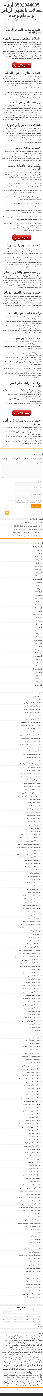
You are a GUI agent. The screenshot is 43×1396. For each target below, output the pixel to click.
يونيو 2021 (39, 675)
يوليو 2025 (39, 582)
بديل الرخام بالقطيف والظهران (31, 709)
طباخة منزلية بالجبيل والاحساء (31, 1046)
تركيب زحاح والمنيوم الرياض (31, 728)
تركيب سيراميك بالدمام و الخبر (31, 741)
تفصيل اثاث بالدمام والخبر (32, 780)
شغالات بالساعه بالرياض (33, 969)
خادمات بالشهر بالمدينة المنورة (31, 905)
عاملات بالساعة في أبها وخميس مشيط (28, 1078)
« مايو (40, 1326)
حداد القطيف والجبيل (34, 876)
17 (39, 1319)
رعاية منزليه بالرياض (34, 934)
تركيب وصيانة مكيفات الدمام (31, 754)
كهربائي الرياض (35, 1239)
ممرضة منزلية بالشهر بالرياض (31, 1274)
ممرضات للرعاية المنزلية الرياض (13, 1385)
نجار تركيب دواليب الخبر (33, 1287)
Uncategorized (35, 696)
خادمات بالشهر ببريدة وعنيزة (31, 908)
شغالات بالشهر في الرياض (28, 1365)
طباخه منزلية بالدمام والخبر (32, 1059)
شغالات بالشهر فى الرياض (32, 1017)
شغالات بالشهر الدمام (28, 76)
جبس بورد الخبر (35, 828)
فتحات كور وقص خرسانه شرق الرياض (29, 1200)
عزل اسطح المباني (34, 1155)
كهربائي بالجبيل (35, 1245)
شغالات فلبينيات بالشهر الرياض (29, 1375)
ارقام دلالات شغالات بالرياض (24, 1338)
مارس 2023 (38, 650)
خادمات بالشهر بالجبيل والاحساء (31, 895)
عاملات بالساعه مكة (34, 1088)
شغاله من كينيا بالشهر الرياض (11, 1379)
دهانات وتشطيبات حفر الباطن (31, 921)
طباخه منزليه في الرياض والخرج (31, 1066)
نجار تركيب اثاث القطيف (33, 1284)
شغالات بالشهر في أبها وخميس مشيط (29, 1021)
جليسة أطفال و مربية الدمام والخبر (30, 834)
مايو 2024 (39, 624)
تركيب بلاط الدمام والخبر (32, 715)
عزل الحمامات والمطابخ (33, 1159)
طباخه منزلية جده (35, 1062)
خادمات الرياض (35, 879)
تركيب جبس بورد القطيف (32, 719)
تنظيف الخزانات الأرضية (33, 812)
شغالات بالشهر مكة (34, 1024)
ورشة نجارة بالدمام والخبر (32, 1297)
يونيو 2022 (39, 659)
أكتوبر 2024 (38, 608)
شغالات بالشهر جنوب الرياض (13, 1361)
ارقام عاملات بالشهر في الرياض (23, 1345)
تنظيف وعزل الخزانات (33, 821)
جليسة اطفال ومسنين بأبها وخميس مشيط (28, 841)
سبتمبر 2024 (38, 611)
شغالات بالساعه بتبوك (33, 976)
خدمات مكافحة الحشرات (33, 918)
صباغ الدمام (36, 1033)
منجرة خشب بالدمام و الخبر (32, 1281)
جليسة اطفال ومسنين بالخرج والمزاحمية (28, 847)
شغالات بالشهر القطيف (33, 982)
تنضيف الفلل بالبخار (34, 805)
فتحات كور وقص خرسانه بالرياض (30, 1194)
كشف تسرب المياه (34, 1229)
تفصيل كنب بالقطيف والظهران (31, 786)
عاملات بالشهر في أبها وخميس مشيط (29, 1127)
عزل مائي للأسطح (34, 1165)
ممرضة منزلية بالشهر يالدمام (31, 1278)
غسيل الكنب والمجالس (33, 1178)
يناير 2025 (39, 601)
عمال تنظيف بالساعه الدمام (32, 1172)
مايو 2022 (39, 662)
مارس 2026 (38, 556)
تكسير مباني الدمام (34, 799)
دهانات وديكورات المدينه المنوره (30, 924)
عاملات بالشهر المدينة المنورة (31, 1094)
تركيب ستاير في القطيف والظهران (30, 735)
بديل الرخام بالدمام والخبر (32, 706)
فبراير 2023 (38, 653)
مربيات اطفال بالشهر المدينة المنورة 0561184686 (27, 532)
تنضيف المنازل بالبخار (34, 809)
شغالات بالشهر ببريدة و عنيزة (31, 1008)
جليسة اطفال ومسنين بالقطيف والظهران (28, 854)
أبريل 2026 (38, 553)
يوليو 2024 (39, 617)
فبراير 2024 (38, 633)
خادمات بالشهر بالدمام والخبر (31, 899)
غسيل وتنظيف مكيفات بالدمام (31, 1184)
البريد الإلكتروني (36, 487)
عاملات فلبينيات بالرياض (33, 1139)
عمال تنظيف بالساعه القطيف (31, 1175)
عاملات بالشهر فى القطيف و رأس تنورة (28, 1123)
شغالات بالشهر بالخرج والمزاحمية (30, 988)
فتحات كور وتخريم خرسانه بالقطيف (29, 1191)
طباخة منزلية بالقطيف (33, 1049)
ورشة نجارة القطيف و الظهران (31, 1294)
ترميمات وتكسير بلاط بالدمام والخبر (29, 776)
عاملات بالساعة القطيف (33, 1072)
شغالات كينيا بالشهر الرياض (28, 1377)
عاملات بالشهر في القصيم (32, 1130)
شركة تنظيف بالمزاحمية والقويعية (30, 953)
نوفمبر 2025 (38, 569)
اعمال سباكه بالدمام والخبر (32, 703)
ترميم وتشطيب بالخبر (33, 767)
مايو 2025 (39, 589)
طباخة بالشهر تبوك (34, 1043)
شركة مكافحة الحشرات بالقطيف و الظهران (27, 956)
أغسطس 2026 (37, 547)
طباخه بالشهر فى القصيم (32, 1053)
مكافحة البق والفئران (34, 1265)
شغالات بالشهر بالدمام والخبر (31, 992)
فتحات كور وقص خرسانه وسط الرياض (29, 1210)
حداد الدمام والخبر (34, 873)
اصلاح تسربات (36, 699)
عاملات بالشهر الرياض (33, 1091)
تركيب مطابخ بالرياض (33, 748)
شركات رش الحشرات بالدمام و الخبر (29, 950)
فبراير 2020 (38, 682)
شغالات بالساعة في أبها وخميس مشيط (28, 963)
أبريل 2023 (38, 646)
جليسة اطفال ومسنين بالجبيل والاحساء (29, 844)
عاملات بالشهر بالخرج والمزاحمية (30, 1098)
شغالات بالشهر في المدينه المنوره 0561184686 (28, 529)
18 (33, 1319)
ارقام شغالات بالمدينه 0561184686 (32, 523)
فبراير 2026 (38, 560)
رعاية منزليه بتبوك (34, 937)
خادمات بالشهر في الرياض (27, 1349)
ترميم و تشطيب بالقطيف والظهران (29, 764)
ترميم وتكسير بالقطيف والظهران (30, 773)
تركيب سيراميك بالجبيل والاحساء (30, 738)
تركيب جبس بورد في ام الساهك (30, 722)
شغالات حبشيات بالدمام (19, 1372)
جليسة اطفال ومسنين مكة (32, 866)
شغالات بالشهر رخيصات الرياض (33, 1363)
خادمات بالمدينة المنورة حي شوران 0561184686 (28, 526)
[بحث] (7, 513)
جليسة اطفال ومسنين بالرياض (31, 850)
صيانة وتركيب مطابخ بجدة (32, 1040)
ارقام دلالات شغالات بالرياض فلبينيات (13, 1340)
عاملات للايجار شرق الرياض (32, 1149)
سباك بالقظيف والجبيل (33, 943)
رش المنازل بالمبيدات (33, 931)
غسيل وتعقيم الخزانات (33, 1181)
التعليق (38, 463)
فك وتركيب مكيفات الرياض (32, 1226)
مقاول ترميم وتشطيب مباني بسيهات (29, 1261)
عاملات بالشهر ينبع (34, 1133)
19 (27, 1319)
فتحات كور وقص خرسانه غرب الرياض (29, 1207)
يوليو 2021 (39, 672)
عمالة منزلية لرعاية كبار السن (26, 1383)
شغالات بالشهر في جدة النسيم (29, 1369)
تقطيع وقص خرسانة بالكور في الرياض (29, 796)
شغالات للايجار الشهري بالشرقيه (31, 438)
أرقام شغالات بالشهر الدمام (35, 1336)
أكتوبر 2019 (38, 685)
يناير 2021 (39, 678)
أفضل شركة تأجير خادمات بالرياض (20, 1336)
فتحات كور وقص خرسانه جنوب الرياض (29, 1197)
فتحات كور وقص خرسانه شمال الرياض (29, 1204)
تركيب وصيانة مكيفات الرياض (31, 757)
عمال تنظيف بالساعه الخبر (32, 1168)
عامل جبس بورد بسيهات (33, 1069)
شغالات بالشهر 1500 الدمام (21, 1354)
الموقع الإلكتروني (36, 494)
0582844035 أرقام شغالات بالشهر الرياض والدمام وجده (21, 10)
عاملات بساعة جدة (34, 1136)
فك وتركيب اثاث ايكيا (34, 1216)
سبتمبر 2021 (38, 666)
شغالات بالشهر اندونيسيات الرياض (17, 1357)
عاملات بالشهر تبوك (34, 1114)
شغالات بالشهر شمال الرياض (14, 1363)
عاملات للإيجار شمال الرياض (31, 1146)
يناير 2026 (39, 563)
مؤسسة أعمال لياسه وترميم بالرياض (29, 1255)
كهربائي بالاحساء (35, 1242)
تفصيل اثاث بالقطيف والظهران (31, 783)
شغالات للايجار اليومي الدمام (27, 1379)
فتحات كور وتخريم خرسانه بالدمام (30, 1188)
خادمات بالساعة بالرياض (33, 882)
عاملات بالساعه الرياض (33, 1082)
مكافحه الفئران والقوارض (32, 1271)
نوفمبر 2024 (38, 605)
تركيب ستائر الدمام (34, 732)
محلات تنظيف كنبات (34, 1258)
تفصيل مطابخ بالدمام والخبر (32, 789)
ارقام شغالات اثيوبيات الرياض (34, 1342)
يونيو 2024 (39, 621)
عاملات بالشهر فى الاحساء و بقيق (30, 1120)
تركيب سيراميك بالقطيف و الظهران (29, 744)
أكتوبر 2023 (38, 643)
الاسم (39, 481)
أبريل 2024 (38, 627)
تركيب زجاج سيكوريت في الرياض (30, 725)
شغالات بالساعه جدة (34, 979)
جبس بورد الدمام (35, 831)
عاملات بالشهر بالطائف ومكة (31, 1104)
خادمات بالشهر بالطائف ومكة (31, 902)
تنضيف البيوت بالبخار (34, 802)
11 (33, 1316)
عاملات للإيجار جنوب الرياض (32, 1143)
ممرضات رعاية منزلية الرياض (29, 1385)
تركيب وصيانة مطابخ (34, 751)
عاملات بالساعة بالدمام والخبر (31, 1075)
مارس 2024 (38, 630)
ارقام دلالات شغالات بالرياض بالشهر (24, 1339)
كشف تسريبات (35, 1233)
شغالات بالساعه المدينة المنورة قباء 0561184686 (27, 535)
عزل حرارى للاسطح (34, 1162)
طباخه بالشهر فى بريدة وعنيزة (31, 1056)
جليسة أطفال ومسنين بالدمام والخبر (29, 837)
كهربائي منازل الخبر (34, 1252)
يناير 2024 (39, 637)
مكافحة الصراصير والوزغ (33, 1268)
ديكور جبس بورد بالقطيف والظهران (29, 927)
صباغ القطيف (36, 1037)
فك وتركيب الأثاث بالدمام (32, 1220)
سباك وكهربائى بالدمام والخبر (31, 947)
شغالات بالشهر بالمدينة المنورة (31, 1005)
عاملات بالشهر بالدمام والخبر (31, 1101)
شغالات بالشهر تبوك (34, 1011)
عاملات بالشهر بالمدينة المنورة (31, 1110)
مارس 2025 (38, 595)
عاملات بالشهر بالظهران (33, 1107)
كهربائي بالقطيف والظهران (32, 1249)
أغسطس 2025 (37, 579)
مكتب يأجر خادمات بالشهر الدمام (24, 167)
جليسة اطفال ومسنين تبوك (32, 860)
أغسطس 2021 (37, 669)
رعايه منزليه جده (35, 940)
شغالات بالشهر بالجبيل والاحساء (31, 985)
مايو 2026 (39, 550)
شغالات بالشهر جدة (34, 1014)
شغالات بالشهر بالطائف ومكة (31, 998)
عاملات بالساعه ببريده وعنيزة (31, 1085)
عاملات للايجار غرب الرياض (32, 1152)
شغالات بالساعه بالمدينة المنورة (30, 972)
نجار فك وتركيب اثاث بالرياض (31, 1290)
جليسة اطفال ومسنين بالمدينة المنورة (29, 857)
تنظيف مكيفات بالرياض (33, 818)
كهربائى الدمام (35, 1236)
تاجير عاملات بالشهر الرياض (32, 712)
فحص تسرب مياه (35, 1213)
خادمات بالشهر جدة (34, 915)
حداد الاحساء (36, 870)
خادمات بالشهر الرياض (33, 889)
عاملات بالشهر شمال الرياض (23, 1382)
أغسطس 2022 (37, 656)
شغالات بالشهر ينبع (34, 1027)
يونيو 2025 (39, 585)
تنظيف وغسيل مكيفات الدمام (31, 825)
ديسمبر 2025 (38, 566)
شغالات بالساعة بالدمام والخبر (31, 960)
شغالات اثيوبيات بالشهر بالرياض (21, 1352)
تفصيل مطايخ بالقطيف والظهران (30, 793)
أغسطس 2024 (37, 614)
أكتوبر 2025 (38, 572)
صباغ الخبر (37, 1030)
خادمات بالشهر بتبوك (34, 911)
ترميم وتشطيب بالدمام (33, 770)
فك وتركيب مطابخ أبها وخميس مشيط (29, 1223)
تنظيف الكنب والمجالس (33, 815)
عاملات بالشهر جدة (34, 1117)
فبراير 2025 (38, 598)
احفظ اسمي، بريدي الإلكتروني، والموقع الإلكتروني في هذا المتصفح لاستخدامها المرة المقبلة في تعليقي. (24, 501)
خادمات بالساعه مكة (34, 886)
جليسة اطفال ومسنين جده (32, 863)
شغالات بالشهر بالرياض (33, 995)
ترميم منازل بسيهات (34, 760)
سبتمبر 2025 (38, 576)
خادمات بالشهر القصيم (33, 892)
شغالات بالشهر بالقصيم (33, 1001)
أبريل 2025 (38, 592)
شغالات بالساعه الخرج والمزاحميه (30, 966)
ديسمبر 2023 (38, 640)
